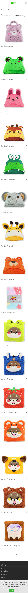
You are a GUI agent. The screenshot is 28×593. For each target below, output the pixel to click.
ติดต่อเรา (3, 577)
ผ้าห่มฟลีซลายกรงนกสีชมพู (8, 312)
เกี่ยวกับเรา (4, 574)
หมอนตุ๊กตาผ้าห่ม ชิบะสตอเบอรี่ (9, 412)
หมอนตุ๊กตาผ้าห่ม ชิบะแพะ (8, 479)
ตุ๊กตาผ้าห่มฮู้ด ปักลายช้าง (7, 213)
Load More (14, 554)
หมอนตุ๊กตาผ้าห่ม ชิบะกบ (7, 346)
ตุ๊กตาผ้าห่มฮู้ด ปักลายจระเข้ (8, 179)
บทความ (3, 568)
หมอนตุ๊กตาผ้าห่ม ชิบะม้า (7, 379)
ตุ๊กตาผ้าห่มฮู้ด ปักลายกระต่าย (8, 113)
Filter (9, 10)
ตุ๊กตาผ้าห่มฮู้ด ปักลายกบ (7, 79)
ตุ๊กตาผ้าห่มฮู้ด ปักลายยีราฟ (8, 246)
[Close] (18, 590)
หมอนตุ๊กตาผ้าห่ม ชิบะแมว (8, 512)
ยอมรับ (11, 590)
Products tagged (14, 15)
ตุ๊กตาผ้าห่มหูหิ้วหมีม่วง (7, 46)
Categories (4, 10)
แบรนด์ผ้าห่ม (4, 571)
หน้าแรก (3, 565)
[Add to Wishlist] (26, 46)
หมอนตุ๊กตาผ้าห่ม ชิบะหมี (7, 446)
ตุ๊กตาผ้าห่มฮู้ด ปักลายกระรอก (8, 146)
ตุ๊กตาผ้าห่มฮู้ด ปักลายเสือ (7, 279)
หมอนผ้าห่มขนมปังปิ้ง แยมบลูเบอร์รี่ (10, 546)
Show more (3, 48)
